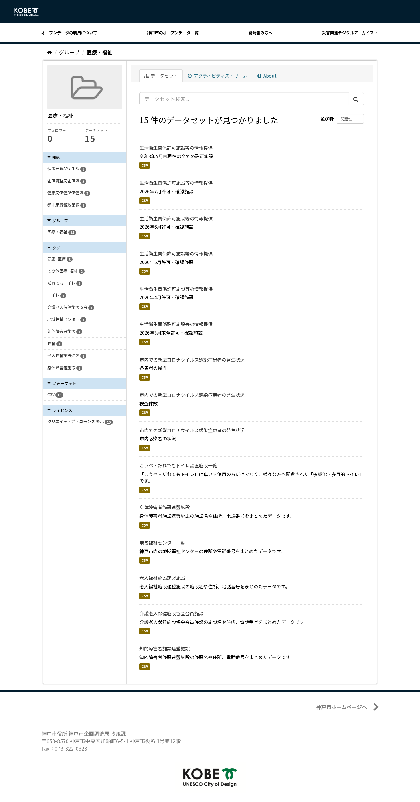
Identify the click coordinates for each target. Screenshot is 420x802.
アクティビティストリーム (220, 75)
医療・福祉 (99, 52)
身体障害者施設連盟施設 (164, 507)
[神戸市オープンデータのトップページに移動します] (29, 12)
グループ (69, 52)
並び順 (327, 119)
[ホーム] (49, 52)
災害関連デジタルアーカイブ (348, 32)
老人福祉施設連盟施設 (162, 577)
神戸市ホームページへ (341, 706)
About (269, 75)
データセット (163, 75)
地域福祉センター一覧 (162, 542)
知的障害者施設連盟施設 (164, 648)
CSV (144, 165)
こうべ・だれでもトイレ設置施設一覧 (178, 465)
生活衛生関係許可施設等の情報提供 (176, 147)
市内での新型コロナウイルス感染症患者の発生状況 (192, 359)
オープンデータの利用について (69, 32)
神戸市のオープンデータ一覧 (173, 32)
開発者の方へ (260, 32)
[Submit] (356, 98)
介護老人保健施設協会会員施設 (171, 613)
